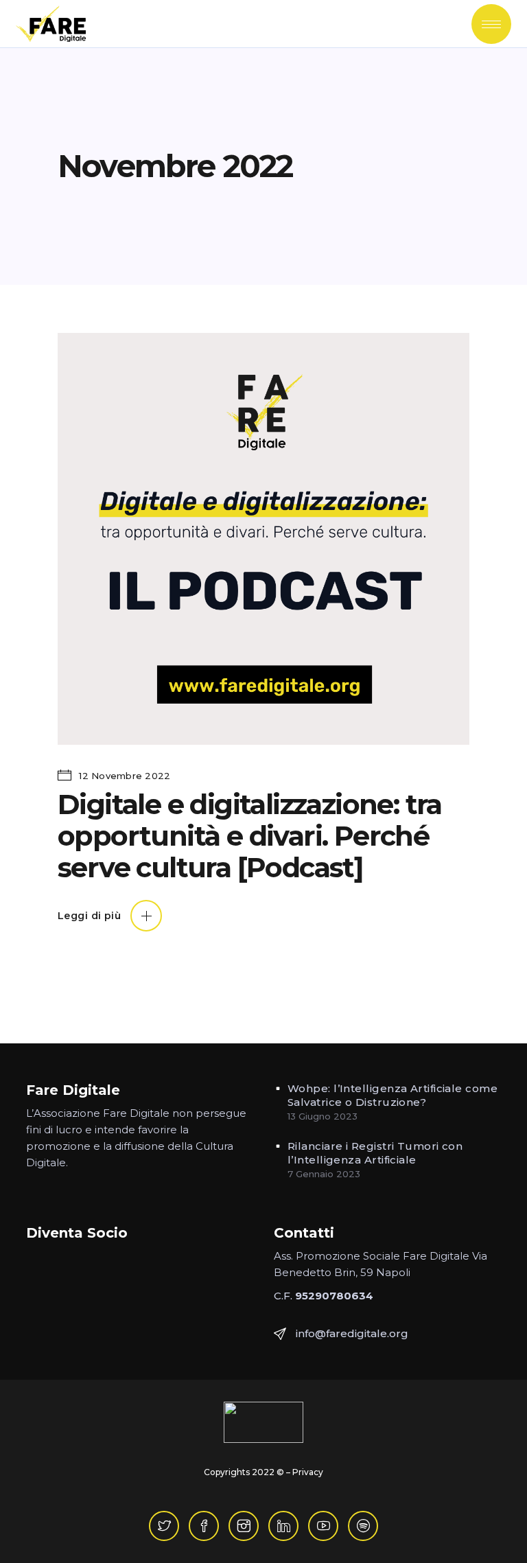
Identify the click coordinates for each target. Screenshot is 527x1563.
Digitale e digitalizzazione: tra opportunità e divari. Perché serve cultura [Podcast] (250, 835)
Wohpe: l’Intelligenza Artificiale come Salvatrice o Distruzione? (392, 1095)
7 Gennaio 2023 (324, 1173)
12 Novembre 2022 (123, 775)
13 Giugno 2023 (323, 1116)
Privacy (307, 1472)
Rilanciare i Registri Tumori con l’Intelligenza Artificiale (375, 1152)
